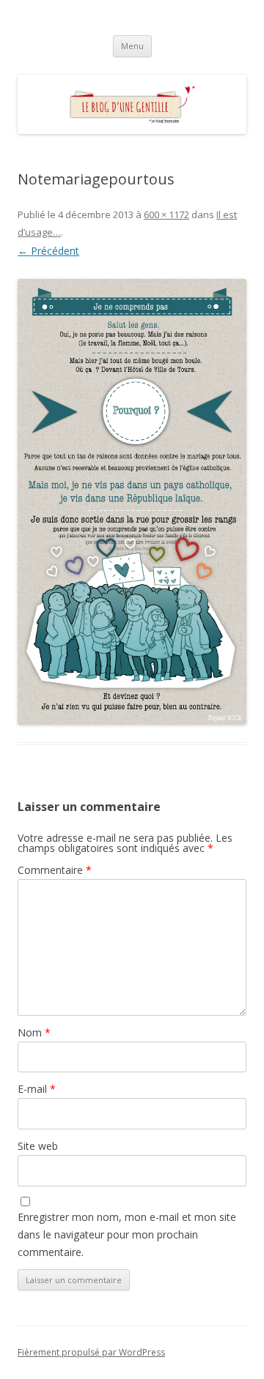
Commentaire (55, 870)
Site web (38, 1146)
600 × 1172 (166, 214)
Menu (132, 45)
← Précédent (48, 251)
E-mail (37, 1089)
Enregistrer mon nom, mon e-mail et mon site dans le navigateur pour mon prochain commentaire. (127, 1234)
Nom (34, 1032)
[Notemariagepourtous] (132, 502)
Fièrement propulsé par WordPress (91, 1352)
